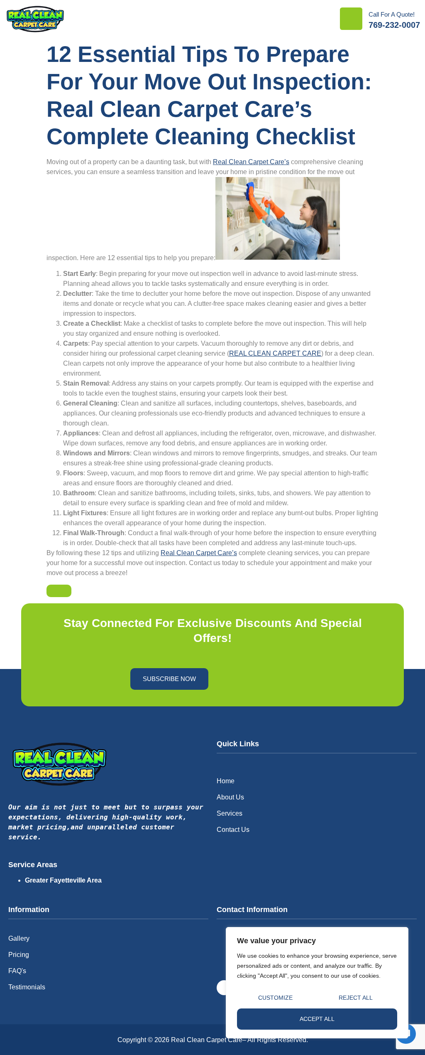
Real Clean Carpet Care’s (251, 161)
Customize (275, 997)
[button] (325, 19)
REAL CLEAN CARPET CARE (275, 353)
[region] (317, 982)
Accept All (317, 1019)
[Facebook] (224, 987)
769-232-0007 (394, 25)
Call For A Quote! (392, 14)
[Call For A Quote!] (351, 18)
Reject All (356, 997)
